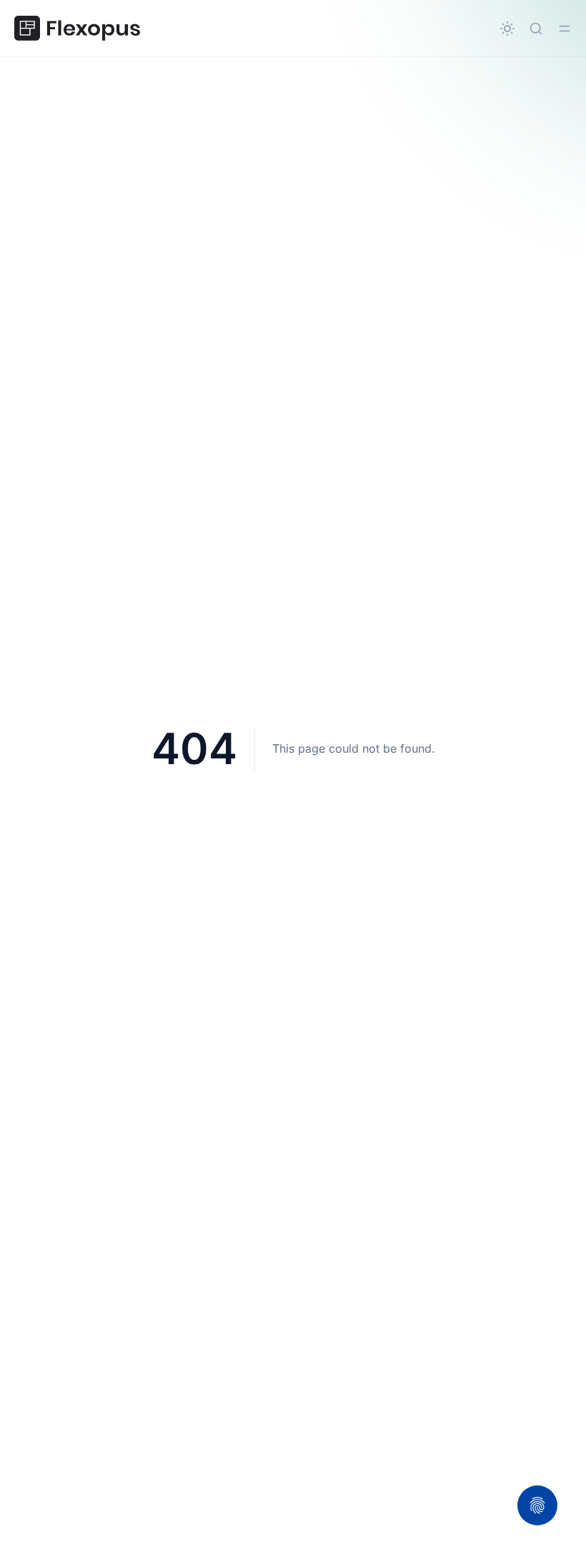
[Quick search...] (536, 28)
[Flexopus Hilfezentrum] (77, 28)
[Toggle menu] (564, 28)
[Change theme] (507, 28)
